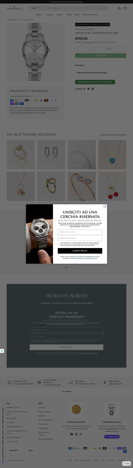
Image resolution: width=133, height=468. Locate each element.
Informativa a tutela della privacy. (86, 258)
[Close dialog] (105, 206)
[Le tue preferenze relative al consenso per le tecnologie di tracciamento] (2, 351)
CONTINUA (80, 251)
